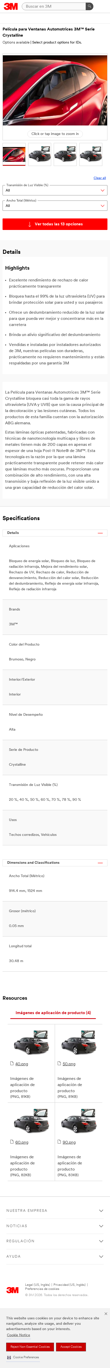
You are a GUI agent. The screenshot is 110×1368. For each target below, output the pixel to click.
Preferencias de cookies (42, 1289)
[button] (23, 1357)
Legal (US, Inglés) (37, 1285)
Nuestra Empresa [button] (27, 1211)
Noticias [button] (16, 1226)
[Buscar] (89, 6)
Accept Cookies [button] (71, 1347)
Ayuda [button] (13, 1257)
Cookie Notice (18, 1335)
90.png (69, 1143)
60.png (21, 1143)
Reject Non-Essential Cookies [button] (30, 1347)
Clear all (100, 178)
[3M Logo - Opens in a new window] (11, 6)
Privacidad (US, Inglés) (69, 1285)
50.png (69, 1064)
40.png (21, 1064)
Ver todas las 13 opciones (59, 224)
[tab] (53, 1013)
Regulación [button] (20, 1241)
